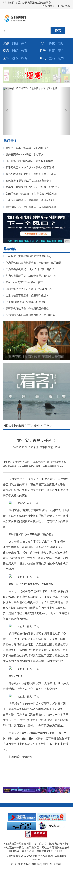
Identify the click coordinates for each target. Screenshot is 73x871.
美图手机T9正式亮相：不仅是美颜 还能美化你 (30, 193)
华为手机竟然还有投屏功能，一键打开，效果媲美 (32, 262)
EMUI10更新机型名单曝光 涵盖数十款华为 (28, 160)
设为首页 (50, 5)
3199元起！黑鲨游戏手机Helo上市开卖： (27, 180)
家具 (61, 50)
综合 (24, 58)
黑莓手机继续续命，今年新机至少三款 (26, 308)
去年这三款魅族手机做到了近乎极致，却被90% (31, 187)
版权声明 (58, 864)
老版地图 (36, 864)
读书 (61, 58)
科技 (52, 43)
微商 (52, 58)
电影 (61, 43)
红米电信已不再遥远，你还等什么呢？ (26, 295)
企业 (37, 426)
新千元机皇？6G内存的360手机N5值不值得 (28, 167)
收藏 (24, 50)
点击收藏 (65, 5)
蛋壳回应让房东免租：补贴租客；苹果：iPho (29, 174)
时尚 (15, 50)
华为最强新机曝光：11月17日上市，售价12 (28, 269)
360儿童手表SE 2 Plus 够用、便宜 (23, 282)
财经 (15, 43)
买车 (24, 43)
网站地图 (47, 864)
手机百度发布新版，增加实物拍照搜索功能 (28, 200)
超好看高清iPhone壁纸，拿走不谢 (23, 154)
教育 (52, 50)
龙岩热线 (27, 757)
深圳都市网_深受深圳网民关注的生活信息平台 (27, 2)
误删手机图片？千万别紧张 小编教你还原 (27, 289)
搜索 (58, 30)
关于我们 (15, 864)
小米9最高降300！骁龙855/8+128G (24, 302)
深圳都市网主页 (20, 426)
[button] (8, 111)
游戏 (15, 58)
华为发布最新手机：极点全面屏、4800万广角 (30, 275)
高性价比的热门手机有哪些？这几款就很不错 (29, 206)
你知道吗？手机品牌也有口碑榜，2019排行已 (30, 315)
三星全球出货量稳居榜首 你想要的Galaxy (27, 256)
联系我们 (26, 864)
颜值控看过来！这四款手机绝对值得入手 (27, 147)
